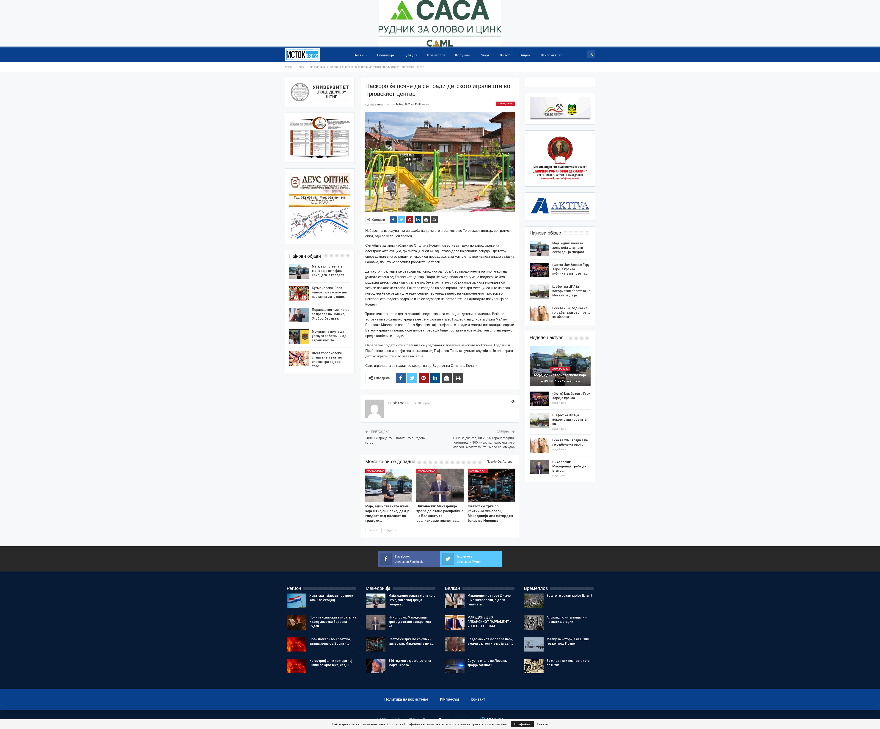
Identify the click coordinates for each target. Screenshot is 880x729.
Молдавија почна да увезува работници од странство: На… (329, 336)
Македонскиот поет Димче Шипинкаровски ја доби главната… (489, 600)
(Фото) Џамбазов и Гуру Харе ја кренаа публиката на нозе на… (570, 269)
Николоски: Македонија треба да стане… (569, 466)
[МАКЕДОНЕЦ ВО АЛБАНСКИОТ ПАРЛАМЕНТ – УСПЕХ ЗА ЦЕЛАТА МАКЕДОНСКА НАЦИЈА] (455, 622)
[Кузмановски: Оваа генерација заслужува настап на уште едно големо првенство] (299, 293)
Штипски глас (551, 55)
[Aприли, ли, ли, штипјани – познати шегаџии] (534, 622)
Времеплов (436, 55)
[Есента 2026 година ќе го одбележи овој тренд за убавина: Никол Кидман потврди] (539, 313)
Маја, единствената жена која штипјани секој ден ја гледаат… (569, 247)
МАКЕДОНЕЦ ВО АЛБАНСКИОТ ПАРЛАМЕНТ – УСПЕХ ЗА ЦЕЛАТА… (490, 622)
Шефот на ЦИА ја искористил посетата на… (569, 419)
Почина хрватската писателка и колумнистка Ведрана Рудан (332, 622)
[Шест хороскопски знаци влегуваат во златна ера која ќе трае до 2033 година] (299, 358)
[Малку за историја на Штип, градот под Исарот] (534, 644)
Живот (504, 55)
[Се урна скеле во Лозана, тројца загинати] (455, 666)
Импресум (449, 699)
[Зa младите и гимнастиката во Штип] (534, 666)
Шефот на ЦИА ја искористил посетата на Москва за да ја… (571, 291)
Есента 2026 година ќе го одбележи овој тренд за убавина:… (571, 312)
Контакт (478, 699)
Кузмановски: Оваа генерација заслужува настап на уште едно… (329, 292)
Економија (385, 55)
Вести (358, 55)
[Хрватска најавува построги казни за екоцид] (296, 601)
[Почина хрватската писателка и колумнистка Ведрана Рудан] (296, 622)
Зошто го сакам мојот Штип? (569, 595)
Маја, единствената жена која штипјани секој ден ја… (560, 378)
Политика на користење (406, 699)
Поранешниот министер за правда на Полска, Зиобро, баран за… (330, 314)
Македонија (505, 103)
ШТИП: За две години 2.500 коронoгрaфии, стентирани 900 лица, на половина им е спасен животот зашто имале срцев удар (482, 442)
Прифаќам (522, 724)
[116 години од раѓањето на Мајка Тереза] (375, 666)
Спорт (484, 55)
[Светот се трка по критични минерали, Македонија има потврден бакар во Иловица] (491, 485)
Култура (410, 55)
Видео (525, 55)
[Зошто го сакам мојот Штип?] (534, 601)
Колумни (462, 55)
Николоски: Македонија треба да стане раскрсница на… (409, 622)
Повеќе (542, 724)
